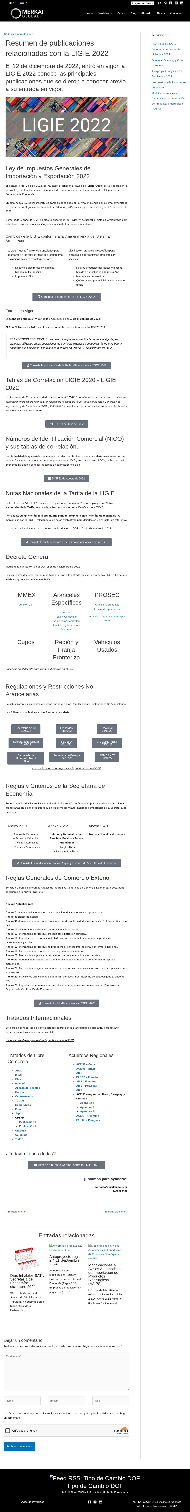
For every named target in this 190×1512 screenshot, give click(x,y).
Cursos (121, 13)
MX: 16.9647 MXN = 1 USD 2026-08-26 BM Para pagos (95, 1492)
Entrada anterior (15, 1211)
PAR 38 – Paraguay (88, 1120)
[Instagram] (176, 3)
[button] (142, 3)
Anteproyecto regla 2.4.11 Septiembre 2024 (65, 1260)
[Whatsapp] (165, 3)
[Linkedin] (182, 3)
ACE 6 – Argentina (87, 1115)
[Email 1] (159, 3)
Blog (133, 13)
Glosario (146, 13)
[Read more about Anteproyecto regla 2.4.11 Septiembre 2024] (66, 1247)
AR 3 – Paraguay (86, 1085)
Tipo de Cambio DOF (95, 1486)
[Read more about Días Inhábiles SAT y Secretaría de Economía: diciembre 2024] (27, 1257)
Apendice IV (87, 1111)
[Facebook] (170, 3)
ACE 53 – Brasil (86, 1068)
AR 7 (79, 1072)
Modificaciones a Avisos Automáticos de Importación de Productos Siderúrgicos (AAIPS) (104, 1274)
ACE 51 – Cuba (85, 1064)
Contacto (175, 13)
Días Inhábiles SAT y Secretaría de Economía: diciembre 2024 (27, 1281)
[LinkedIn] (100, 1502)
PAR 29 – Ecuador (87, 1077)
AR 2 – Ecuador (86, 1081)
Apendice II (87, 1107)
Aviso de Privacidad (32, 1501)
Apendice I (87, 1102)
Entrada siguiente (117, 1211)
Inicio (89, 13)
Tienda (161, 13)
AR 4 (79, 1089)
